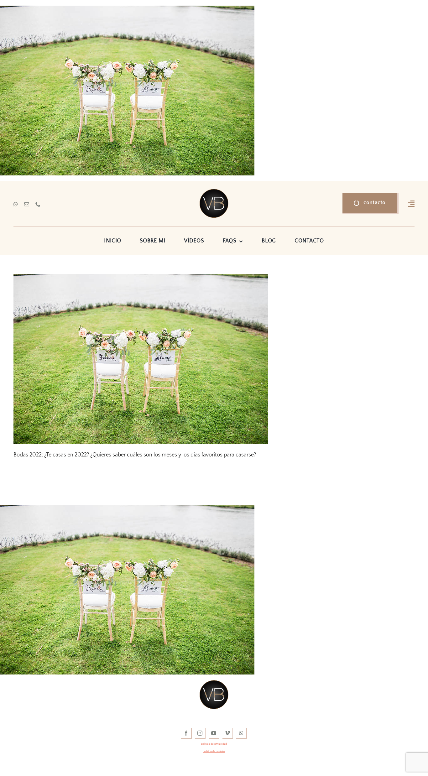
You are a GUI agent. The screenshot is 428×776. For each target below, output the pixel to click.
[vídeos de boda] (213, 192)
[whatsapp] (15, 204)
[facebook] (186, 733)
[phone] (37, 204)
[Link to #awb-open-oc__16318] (411, 203)
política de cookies (214, 751)
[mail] (26, 204)
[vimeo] (227, 733)
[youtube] (214, 733)
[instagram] (200, 733)
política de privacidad (214, 743)
